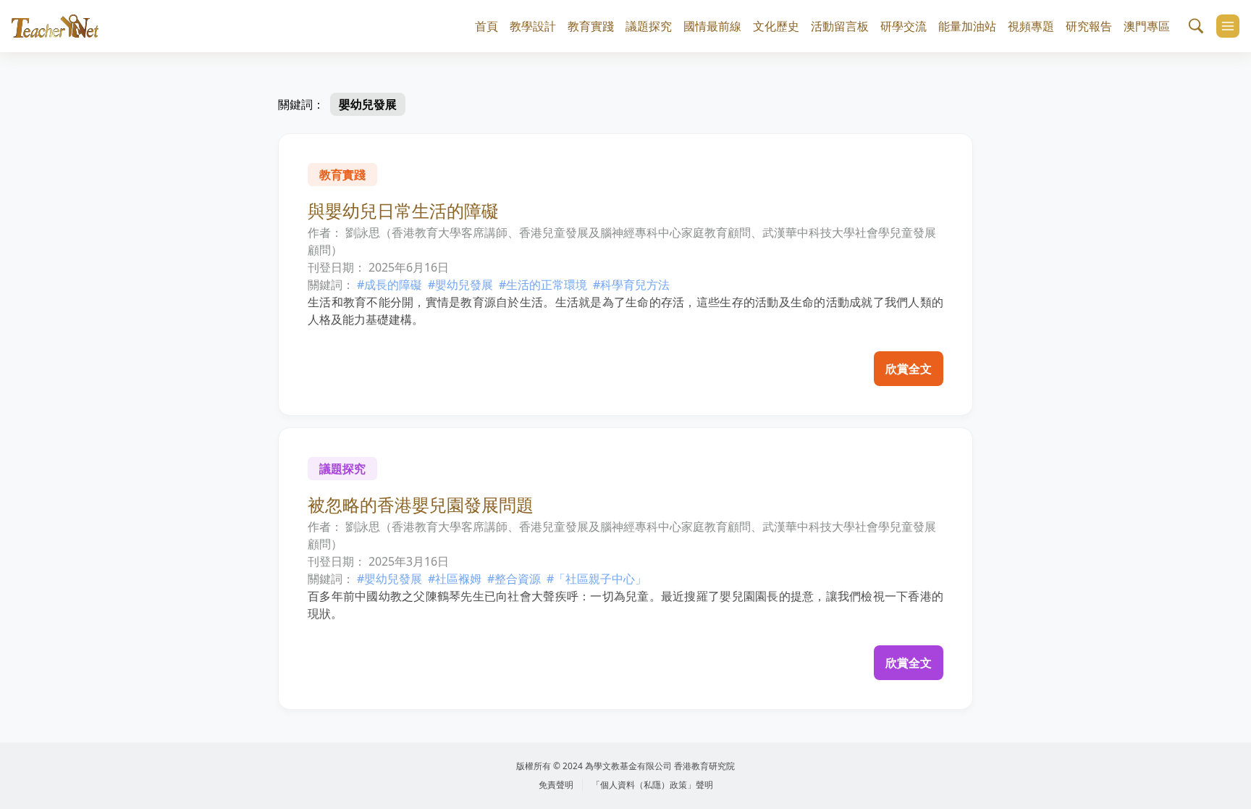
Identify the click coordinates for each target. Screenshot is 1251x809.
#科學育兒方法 (631, 285)
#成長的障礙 (389, 285)
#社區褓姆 (454, 579)
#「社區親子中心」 (596, 579)
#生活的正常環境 (543, 285)
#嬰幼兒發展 (460, 285)
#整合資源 (514, 579)
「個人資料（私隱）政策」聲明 (652, 785)
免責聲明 (556, 785)
